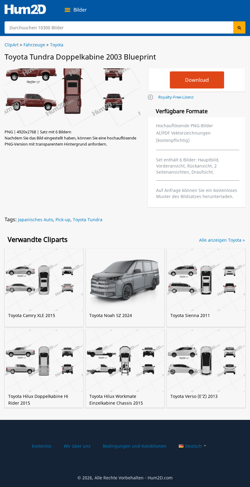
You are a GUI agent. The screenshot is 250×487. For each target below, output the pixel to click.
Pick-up (62, 219)
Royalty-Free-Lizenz (176, 97)
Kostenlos (42, 446)
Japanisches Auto (35, 219)
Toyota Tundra (87, 219)
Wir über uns (77, 446)
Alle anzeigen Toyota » (222, 240)
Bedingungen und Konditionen (134, 446)
